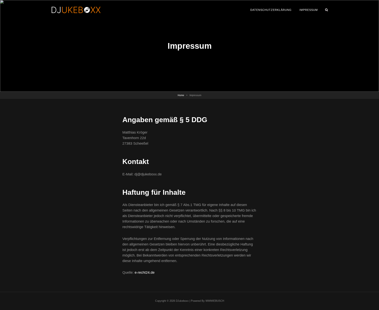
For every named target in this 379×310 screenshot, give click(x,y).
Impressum (308, 9)
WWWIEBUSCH (214, 300)
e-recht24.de (145, 272)
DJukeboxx (182, 300)
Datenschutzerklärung (271, 9)
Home (181, 95)
